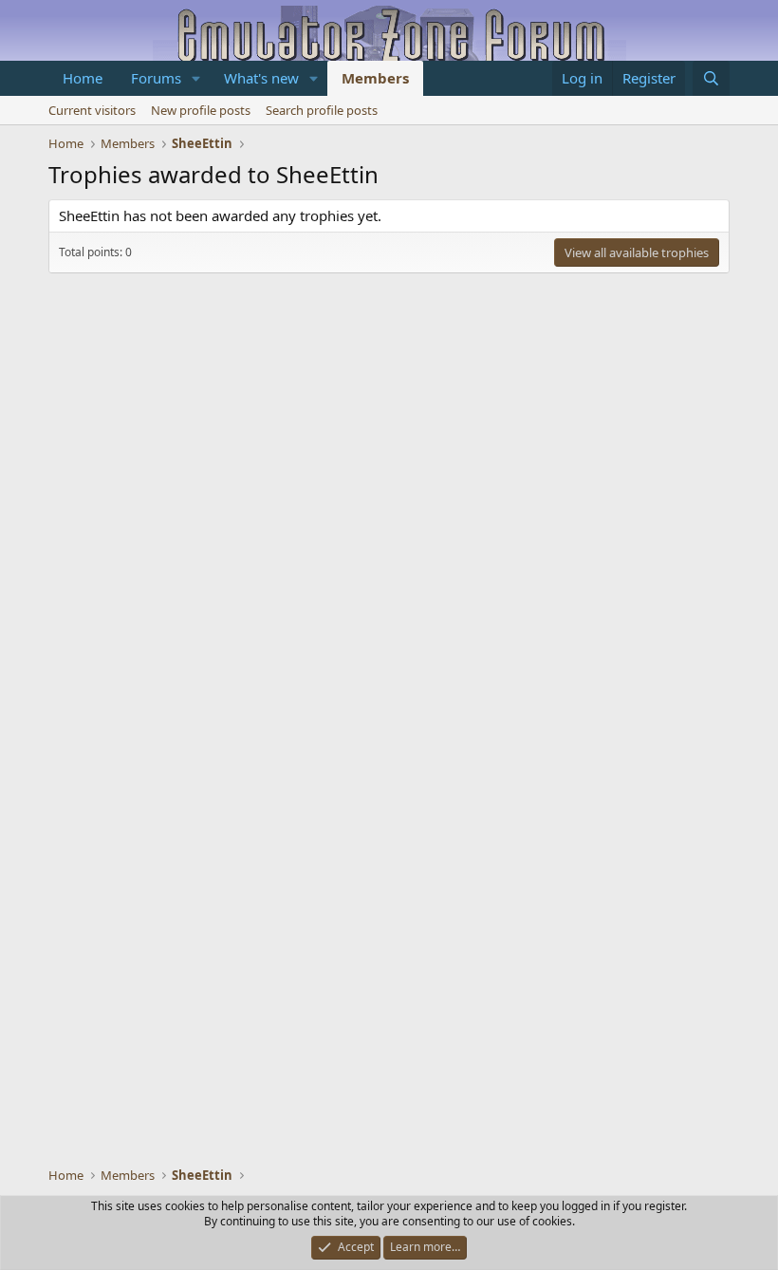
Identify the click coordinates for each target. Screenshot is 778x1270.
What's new (261, 77)
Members (375, 77)
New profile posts (200, 110)
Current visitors (92, 110)
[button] (196, 78)
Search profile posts (322, 110)
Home (82, 77)
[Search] (711, 78)
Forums (156, 77)
